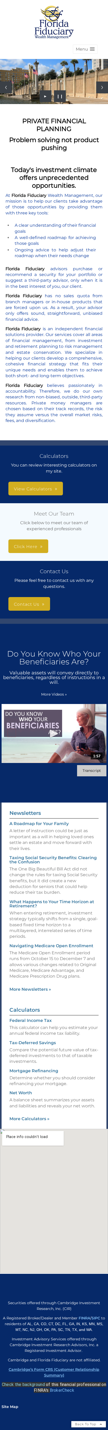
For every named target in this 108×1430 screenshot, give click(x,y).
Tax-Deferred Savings (32, 1042)
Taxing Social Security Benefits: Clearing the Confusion (53, 859)
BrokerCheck (62, 1390)
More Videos (54, 694)
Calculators (24, 1010)
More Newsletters (30, 989)
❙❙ (60, 96)
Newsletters (25, 813)
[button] (85, 49)
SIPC (96, 1318)
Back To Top (86, 1424)
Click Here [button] (25, 546)
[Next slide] (102, 87)
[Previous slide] (6, 87)
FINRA (84, 1318)
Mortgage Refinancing (33, 1070)
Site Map (10, 1406)
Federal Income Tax (30, 1020)
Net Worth (20, 1092)
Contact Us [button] (26, 604)
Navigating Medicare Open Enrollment (51, 945)
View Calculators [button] (33, 488)
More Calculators (29, 1118)
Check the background (23, 1384)
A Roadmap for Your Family (39, 823)
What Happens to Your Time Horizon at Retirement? (51, 903)
